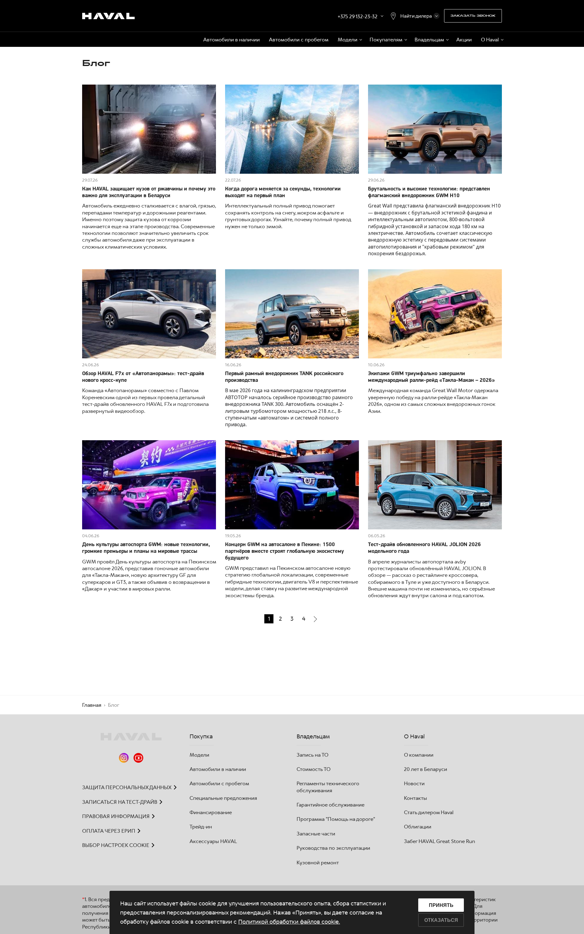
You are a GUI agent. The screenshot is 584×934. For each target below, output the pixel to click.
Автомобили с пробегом (298, 39)
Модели (199, 754)
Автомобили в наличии (231, 39)
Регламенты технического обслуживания (328, 786)
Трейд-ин (200, 826)
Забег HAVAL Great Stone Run (439, 841)
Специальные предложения (223, 798)
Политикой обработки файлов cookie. (289, 921)
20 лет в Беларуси (425, 769)
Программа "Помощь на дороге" (336, 819)
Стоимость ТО (314, 769)
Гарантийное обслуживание (330, 804)
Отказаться (441, 920)
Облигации (417, 826)
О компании (418, 754)
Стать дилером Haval (429, 812)
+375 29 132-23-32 (357, 16)
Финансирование (210, 812)
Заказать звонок (472, 16)
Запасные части (316, 833)
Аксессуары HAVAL (213, 841)
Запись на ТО (312, 754)
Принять (441, 905)
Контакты (415, 798)
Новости (414, 783)
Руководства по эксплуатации (333, 848)
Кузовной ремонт (318, 862)
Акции (464, 39)
